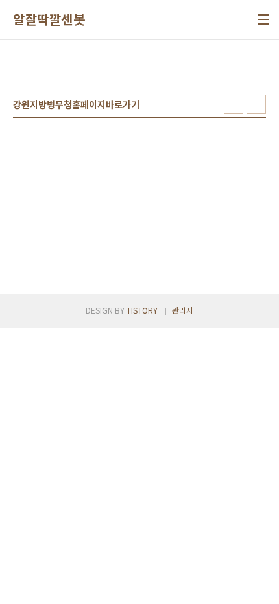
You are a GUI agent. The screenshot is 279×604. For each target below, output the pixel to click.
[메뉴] (263, 19)
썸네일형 (233, 104)
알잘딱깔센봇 (49, 19)
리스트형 (256, 104)
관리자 (182, 310)
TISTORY (142, 310)
